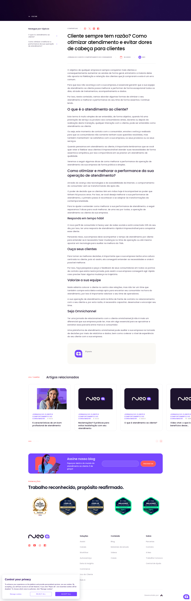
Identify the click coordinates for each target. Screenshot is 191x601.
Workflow (84, 552)
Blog (113, 541)
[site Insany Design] (161, 595)
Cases (114, 558)
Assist (82, 541)
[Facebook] (45, 545)
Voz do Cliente (86, 574)
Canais (83, 547)
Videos (114, 552)
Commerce (85, 569)
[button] (157, 441)
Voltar (34, 16)
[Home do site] (38, 536)
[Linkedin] (29, 545)
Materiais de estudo (120, 547)
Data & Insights (87, 563)
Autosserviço (86, 558)
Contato (150, 547)
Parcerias (150, 541)
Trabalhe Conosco (154, 558)
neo (143, 57)
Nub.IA (82, 580)
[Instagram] (40, 545)
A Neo (148, 552)
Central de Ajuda (153, 563)
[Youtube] (34, 545)
